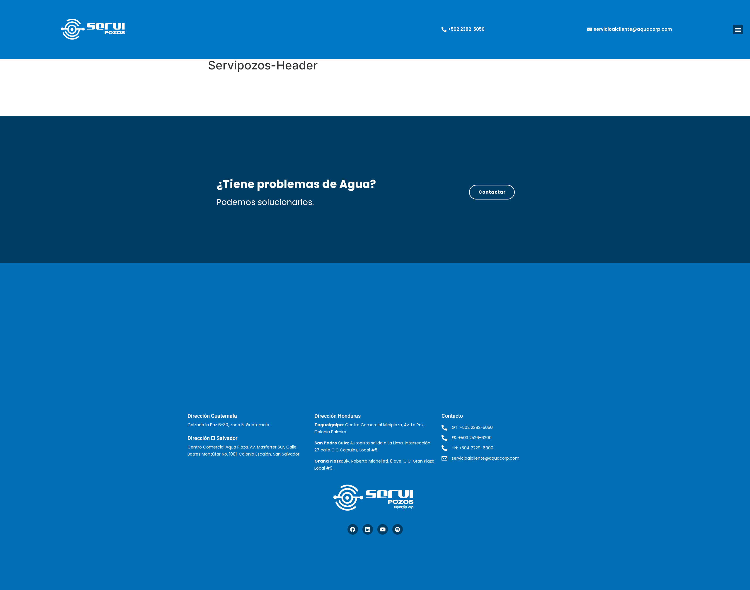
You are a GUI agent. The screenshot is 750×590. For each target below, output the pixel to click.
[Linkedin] (367, 529)
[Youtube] (382, 529)
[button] (738, 29)
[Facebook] (352, 529)
